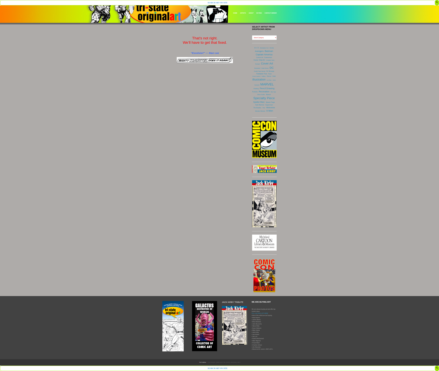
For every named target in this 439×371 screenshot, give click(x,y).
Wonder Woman (260, 111)
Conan (257, 64)
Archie (272, 48)
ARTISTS (243, 13)
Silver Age (273, 92)
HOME (235, 13)
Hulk (274, 76)
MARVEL (267, 84)
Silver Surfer (261, 94)
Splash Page (270, 102)
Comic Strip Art (259, 60)
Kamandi (256, 85)
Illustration (259, 79)
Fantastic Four (261, 74)
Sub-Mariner (259, 105)
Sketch (268, 94)
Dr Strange (270, 71)
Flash (270, 74)
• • (203, 362)
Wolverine (270, 107)
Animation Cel (264, 48)
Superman (269, 105)
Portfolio (255, 92)
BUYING (259, 13)
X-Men (269, 111)
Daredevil (257, 68)
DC (272, 67)
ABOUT (251, 13)
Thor (263, 108)
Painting (256, 88)
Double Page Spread (259, 71)
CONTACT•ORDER (271, 13)
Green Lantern (256, 76)
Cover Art (267, 63)
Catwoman (268, 57)
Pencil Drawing (267, 88)
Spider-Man (259, 102)
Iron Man (269, 80)
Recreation (264, 91)
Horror (269, 76)
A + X (256, 48)
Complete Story (270, 60)
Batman (269, 51)
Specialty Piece (264, 98)
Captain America (264, 54)
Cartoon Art (259, 57)
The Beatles (257, 108)
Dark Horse (265, 68)
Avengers (259, 51)
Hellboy (264, 76)
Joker (274, 80)
